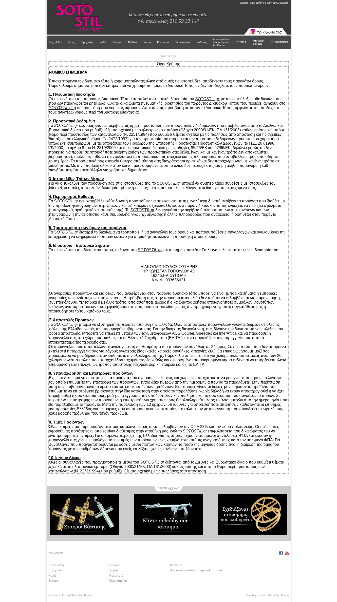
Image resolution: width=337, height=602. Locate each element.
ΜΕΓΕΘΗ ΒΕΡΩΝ (258, 42)
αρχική (244, 2)
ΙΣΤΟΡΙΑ (241, 42)
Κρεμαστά (163, 42)
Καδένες (201, 42)
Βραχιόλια (87, 42)
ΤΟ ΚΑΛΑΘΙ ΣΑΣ (269, 33)
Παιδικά (132, 42)
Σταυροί (116, 42)
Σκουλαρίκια (182, 42)
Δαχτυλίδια (55, 42)
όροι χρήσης (257, 2)
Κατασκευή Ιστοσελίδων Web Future (70, 595)
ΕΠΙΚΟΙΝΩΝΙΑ (279, 42)
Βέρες (71, 42)
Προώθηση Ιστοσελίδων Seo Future (267, 595)
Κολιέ (103, 42)
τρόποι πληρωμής (277, 2)
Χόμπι (147, 42)
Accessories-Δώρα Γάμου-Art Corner (221, 42)
